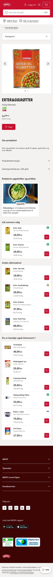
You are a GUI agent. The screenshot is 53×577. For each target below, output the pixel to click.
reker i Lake (18, 412)
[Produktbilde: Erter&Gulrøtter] (25, 90)
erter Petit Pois (19, 319)
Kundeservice (8, 486)
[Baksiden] (27, 90)
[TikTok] (28, 508)
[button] (26, 36)
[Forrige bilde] (4, 63)
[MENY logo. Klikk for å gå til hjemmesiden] (7, 4)
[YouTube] (16, 508)
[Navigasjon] (39, 4)
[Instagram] (10, 508)
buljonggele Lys (19, 361)
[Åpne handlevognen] (46, 4)
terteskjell (17, 345)
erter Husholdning (20, 285)
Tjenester (6, 468)
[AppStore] (22, 527)
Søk (46, 12)
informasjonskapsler (25, 570)
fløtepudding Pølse (21, 395)
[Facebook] (4, 508)
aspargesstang (19, 378)
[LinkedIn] (22, 508)
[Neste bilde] (48, 63)
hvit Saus (17, 428)
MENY (5, 459)
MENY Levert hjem (11, 477)
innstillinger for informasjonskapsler (22, 573)
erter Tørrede (18, 268)
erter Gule (17, 228)
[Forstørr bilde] (26, 68)
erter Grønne (18, 245)
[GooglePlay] (8, 527)
